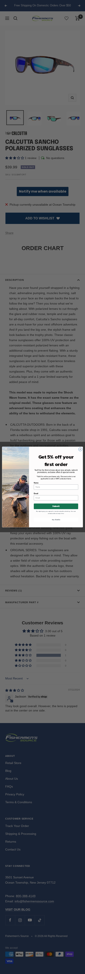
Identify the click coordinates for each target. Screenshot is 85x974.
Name (36, 483)
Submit (56, 506)
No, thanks (56, 519)
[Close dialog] (80, 449)
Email (36, 494)
